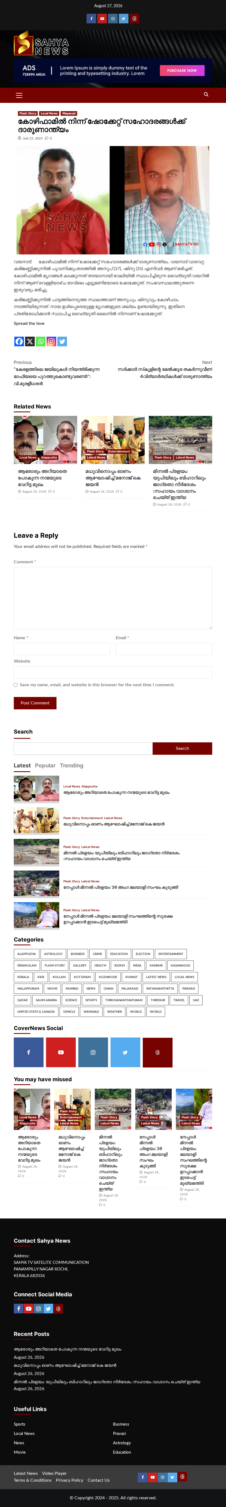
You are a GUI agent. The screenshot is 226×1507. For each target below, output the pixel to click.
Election (143, 954)
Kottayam (82, 977)
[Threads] (134, 18)
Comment (25, 562)
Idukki (119, 965)
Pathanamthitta (160, 988)
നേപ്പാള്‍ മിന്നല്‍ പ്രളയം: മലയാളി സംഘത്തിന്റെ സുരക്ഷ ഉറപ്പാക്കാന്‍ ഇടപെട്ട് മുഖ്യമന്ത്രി (193, 1160)
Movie (52, 988)
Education (119, 954)
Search (23, 731)
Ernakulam (26, 965)
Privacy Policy (69, 1480)
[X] (30, 337)
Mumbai (72, 988)
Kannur (156, 965)
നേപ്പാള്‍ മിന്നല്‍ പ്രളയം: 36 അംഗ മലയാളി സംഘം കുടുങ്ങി (120, 887)
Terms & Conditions (33, 1480)
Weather (114, 1011)
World (136, 1011)
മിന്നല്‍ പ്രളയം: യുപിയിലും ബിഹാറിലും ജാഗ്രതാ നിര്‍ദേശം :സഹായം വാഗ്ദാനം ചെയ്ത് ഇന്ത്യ (179, 484)
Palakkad (130, 988)
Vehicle (69, 1011)
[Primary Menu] (19, 94)
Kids (40, 977)
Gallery (79, 965)
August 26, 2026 (34, 491)
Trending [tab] (72, 765)
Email (122, 638)
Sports (91, 1000)
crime (97, 954)
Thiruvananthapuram (123, 1000)
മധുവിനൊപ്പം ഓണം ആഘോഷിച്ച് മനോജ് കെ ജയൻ (113, 477)
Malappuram (28, 988)
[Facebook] (91, 18)
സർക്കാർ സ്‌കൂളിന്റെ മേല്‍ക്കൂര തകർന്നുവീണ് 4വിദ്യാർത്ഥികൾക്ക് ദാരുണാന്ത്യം (165, 369)
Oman (108, 988)
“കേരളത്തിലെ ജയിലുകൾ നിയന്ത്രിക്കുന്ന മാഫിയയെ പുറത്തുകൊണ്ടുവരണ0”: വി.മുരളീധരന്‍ (56, 372)
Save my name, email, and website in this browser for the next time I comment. (97, 685)
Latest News (96, 457)
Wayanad (69, 113)
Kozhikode (108, 977)
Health (100, 965)
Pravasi (188, 988)
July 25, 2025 (33, 138)
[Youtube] (102, 18)
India (137, 965)
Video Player (54, 1473)
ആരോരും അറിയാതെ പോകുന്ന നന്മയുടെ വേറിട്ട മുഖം (42, 477)
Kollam (59, 977)
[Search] (206, 95)
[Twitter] (123, 18)
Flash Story (28, 113)
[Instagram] (113, 18)
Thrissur (158, 1000)
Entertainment (119, 451)
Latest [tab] (22, 765)
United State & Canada (36, 1011)
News (91, 988)
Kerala (23, 977)
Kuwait (131, 977)
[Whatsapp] (40, 337)
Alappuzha (49, 457)
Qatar (22, 1000)
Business (78, 954)
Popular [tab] (45, 765)
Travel (179, 1000)
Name (21, 638)
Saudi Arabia (46, 1000)
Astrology (53, 954)
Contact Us (99, 1480)
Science (71, 1000)
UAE (196, 1000)
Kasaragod (180, 965)
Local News (49, 113)
